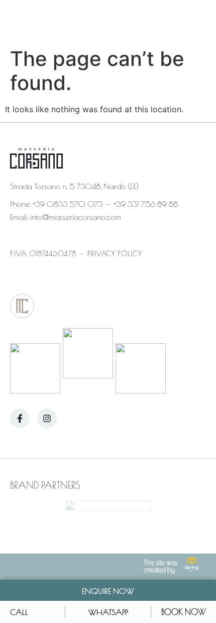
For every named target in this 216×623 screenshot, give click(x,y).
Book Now (183, 611)
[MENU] (196, 21)
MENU (169, 21)
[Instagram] (47, 418)
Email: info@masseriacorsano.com (65, 216)
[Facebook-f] (20, 418)
